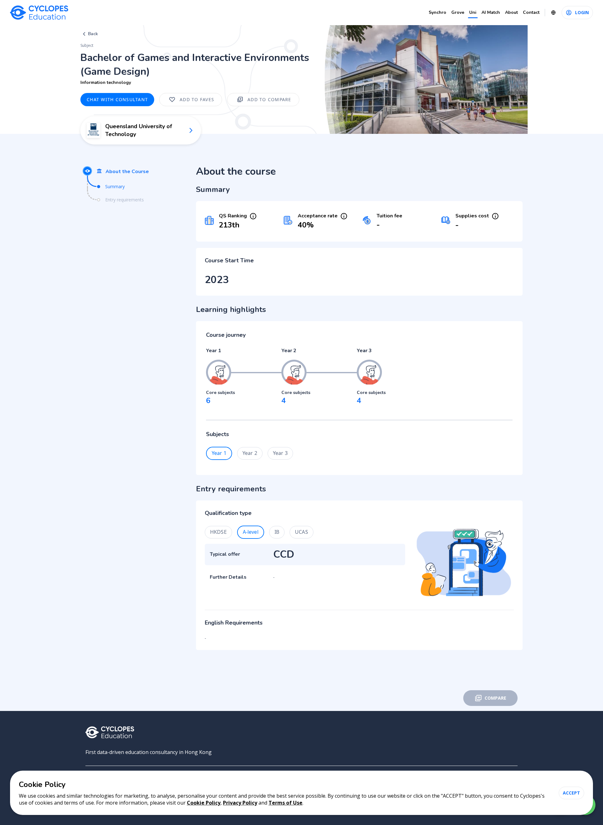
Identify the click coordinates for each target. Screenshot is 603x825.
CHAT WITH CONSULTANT (117, 99)
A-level (250, 531)
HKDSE (218, 531)
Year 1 (219, 453)
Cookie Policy (203, 802)
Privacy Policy (240, 802)
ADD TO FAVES (197, 99)
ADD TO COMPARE (269, 99)
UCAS (301, 531)
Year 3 (280, 453)
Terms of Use (285, 802)
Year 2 (249, 453)
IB (276, 531)
